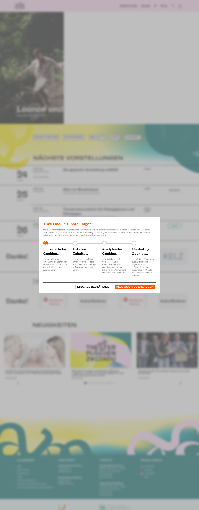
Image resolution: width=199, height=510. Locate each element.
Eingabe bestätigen (93, 286)
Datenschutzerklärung (95, 235)
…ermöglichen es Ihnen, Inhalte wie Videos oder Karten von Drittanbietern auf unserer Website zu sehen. (84, 259)
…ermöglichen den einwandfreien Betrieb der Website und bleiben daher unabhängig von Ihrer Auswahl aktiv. (55, 259)
